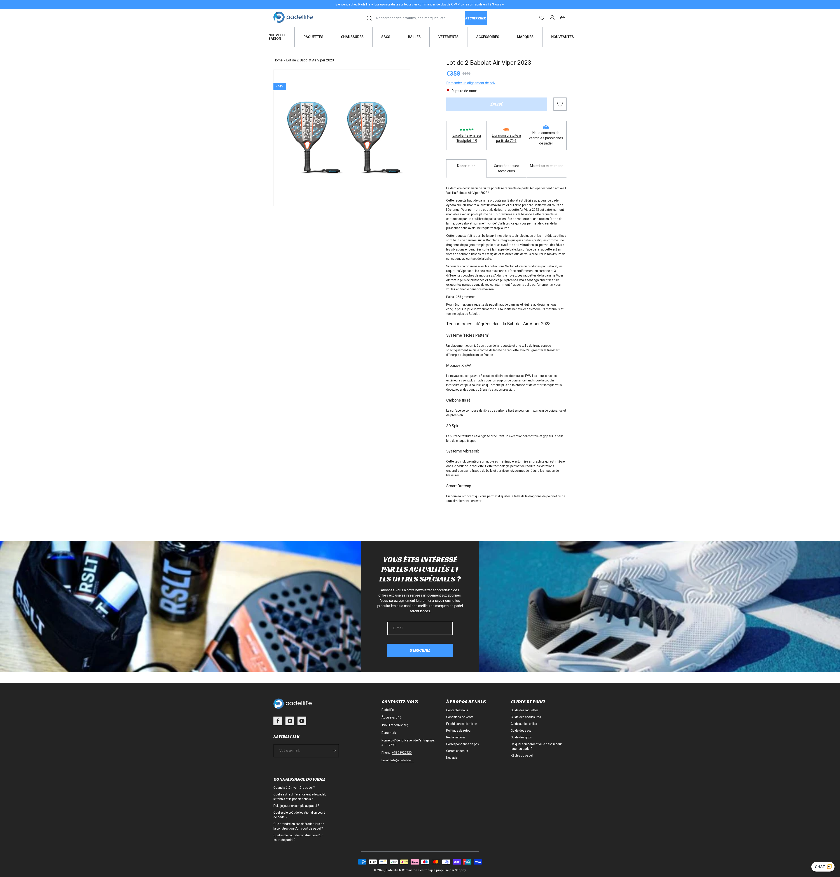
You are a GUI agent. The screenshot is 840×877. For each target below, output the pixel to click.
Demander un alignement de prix (470, 83)
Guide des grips (521, 737)
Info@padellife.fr (402, 760)
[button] (562, 18)
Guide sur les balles (524, 724)
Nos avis (452, 757)
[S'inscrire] (334, 750)
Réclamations (455, 737)
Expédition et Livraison (461, 724)
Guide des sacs (521, 730)
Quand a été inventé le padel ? (294, 787)
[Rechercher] (369, 18)
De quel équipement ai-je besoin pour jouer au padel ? (536, 746)
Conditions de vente (460, 717)
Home (278, 60)
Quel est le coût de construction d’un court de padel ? (298, 837)
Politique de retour (459, 730)
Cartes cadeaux (457, 751)
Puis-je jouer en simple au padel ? (296, 805)
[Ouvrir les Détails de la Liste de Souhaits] (541, 18)
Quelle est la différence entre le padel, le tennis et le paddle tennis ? (299, 797)
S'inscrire (420, 650)
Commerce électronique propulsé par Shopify (434, 870)
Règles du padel (522, 755)
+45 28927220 (402, 752)
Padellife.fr (393, 870)
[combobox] (420, 18)
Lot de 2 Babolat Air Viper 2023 (310, 60)
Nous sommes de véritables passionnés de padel (546, 138)
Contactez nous (457, 710)
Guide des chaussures (526, 717)
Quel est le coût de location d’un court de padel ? (299, 815)
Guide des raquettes (525, 710)
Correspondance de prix (462, 744)
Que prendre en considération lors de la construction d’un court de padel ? (298, 826)
